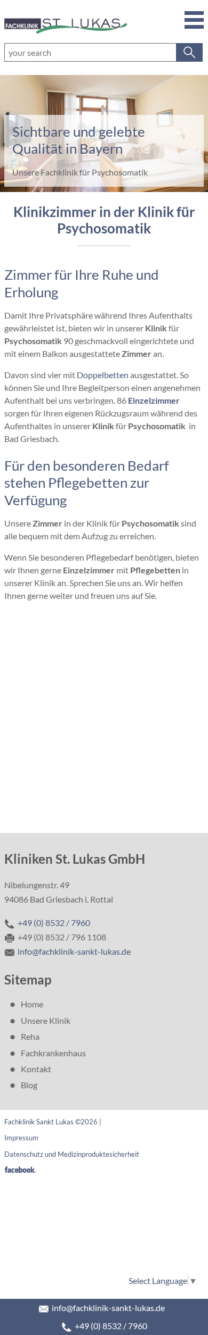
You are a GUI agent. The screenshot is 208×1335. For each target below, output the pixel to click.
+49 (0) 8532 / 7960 (111, 1326)
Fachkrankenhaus (53, 1053)
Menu (193, 19)
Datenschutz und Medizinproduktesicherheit (71, 1154)
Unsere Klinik (45, 1020)
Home (32, 1004)
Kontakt (36, 1069)
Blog (29, 1085)
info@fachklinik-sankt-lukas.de (108, 1308)
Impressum (21, 1137)
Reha (30, 1036)
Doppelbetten (103, 375)
